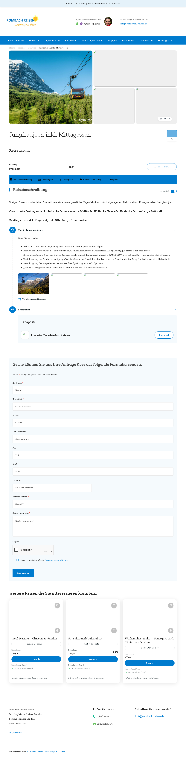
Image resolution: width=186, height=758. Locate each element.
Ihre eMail (18, 399)
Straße (16, 415)
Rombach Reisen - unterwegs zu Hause (46, 751)
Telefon (17, 480)
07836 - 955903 (91, 23)
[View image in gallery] (50, 52)
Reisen (32, 40)
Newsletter (146, 40)
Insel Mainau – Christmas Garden (34, 638)
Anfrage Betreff (21, 496)
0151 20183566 (105, 723)
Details (36, 659)
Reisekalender (15, 40)
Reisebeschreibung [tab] (22, 179)
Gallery (166, 119)
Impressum (15, 732)
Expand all (164, 191)
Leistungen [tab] (47, 179)
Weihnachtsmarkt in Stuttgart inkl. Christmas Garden (149, 640)
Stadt (15, 464)
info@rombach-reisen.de (133, 23)
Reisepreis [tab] (68, 179)
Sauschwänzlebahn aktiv (85, 638)
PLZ (14, 448)
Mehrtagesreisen (92, 40)
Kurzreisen (71, 40)
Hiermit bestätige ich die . (44, 560)
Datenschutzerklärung (56, 560)
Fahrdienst (128, 40)
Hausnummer (19, 431)
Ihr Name (18, 383)
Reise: (16, 374)
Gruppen (112, 40)
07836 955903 (104, 716)
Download (164, 335)
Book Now (163, 167)
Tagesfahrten (52, 40)
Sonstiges (163, 40)
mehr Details (34, 644)
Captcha (17, 541)
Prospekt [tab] (113, 179)
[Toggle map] (57, 630)
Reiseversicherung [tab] (92, 179)
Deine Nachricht (21, 513)
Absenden (23, 573)
